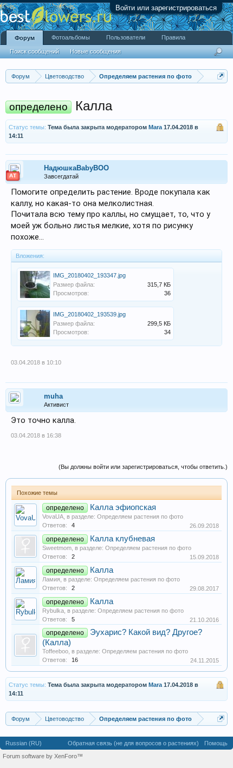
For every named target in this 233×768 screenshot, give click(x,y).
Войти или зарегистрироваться (166, 8)
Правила (173, 37)
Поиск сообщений (34, 51)
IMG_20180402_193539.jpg (89, 314)
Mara (155, 127)
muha (53, 396)
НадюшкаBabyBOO (76, 168)
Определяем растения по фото (140, 516)
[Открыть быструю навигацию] (220, 76)
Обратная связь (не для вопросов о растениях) (133, 743)
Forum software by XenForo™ (43, 756)
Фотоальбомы (70, 37)
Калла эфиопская (123, 507)
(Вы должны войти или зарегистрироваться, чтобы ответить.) (143, 467)
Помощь (216, 743)
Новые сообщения (95, 51)
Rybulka (53, 610)
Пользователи (125, 37)
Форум (25, 38)
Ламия (51, 579)
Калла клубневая (122, 538)
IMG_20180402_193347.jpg (89, 275)
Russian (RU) (23, 743)
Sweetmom (57, 548)
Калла (101, 570)
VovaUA (52, 516)
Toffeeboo (55, 651)
